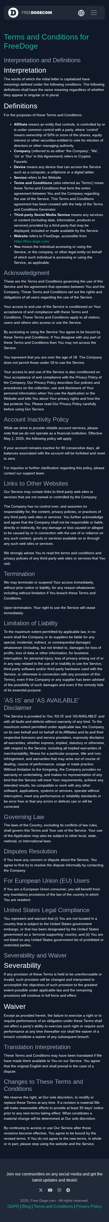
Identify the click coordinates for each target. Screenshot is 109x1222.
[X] (41, 1190)
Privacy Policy (89, 1206)
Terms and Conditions (53, 1206)
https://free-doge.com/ (31, 241)
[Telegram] (68, 1190)
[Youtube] (50, 1190)
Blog (26, 1206)
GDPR (13, 1206)
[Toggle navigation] (94, 13)
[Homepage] (30, 13)
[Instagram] (60, 1190)
